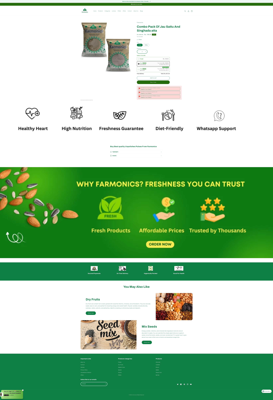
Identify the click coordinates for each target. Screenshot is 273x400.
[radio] (153, 59)
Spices (120, 369)
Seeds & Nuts (121, 367)
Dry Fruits (120, 364)
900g (146, 45)
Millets (119, 375)
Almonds (158, 362)
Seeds (157, 369)
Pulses (119, 362)
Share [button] (140, 39)
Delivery (83, 367)
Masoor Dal (159, 372)
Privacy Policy (84, 369)
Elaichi (157, 367)
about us (83, 362)
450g (139, 45)
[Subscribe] (105, 384)
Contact (83, 364)
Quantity (139, 48)
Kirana (120, 372)
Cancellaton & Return (86, 372)
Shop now (91, 313)
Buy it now (153, 82)
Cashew (158, 364)
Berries (157, 375)
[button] (185, 11)
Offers (82, 375)
